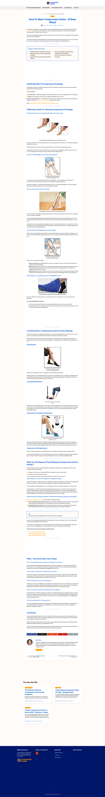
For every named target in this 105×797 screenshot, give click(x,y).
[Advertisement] (52, 71)
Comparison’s (68, 7)
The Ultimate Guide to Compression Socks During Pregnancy (34, 692)
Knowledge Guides (57, 7)
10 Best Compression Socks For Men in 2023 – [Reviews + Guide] (36, 711)
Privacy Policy (58, 757)
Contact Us (57, 755)
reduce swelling (30, 30)
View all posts (39, 649)
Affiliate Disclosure (59, 752)
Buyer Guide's (58, 687)
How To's (45, 13)
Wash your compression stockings (36, 499)
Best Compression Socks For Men (37, 531)
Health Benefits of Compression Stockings (40, 51)
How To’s (76, 7)
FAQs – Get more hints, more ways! (63, 55)
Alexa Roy (44, 25)
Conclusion (57, 56)
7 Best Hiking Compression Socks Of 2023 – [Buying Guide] (67, 691)
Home (42, 13)
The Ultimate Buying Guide (33, 7)
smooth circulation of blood (43, 100)
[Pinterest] (37, 753)
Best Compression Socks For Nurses (37, 535)
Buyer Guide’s (46, 7)
